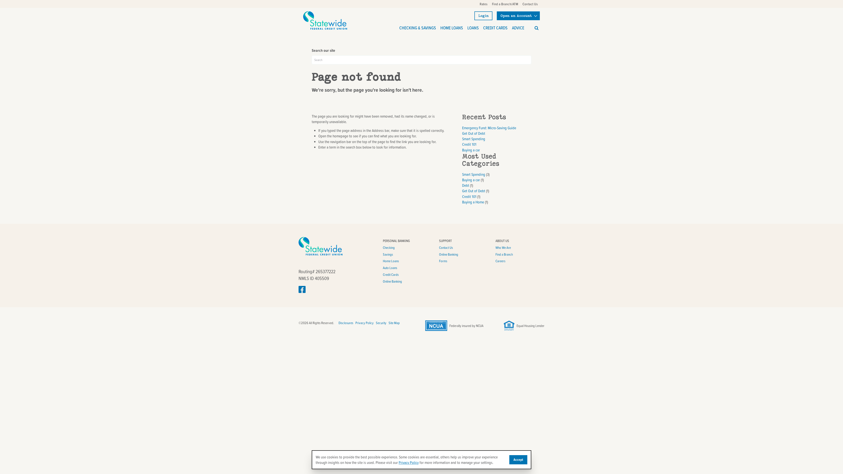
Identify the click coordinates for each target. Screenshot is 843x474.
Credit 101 (469, 144)
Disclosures (346, 322)
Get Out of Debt (473, 133)
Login (483, 16)
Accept (518, 459)
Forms (443, 261)
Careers (500, 261)
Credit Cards (391, 274)
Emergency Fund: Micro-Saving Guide (489, 128)
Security (381, 322)
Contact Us (446, 247)
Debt (465, 185)
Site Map (394, 322)
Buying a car (471, 150)
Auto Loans (390, 267)
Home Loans (391, 261)
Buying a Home (473, 202)
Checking (389, 247)
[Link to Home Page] (325, 20)
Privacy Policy (364, 322)
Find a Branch (504, 254)
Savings (388, 254)
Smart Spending (473, 139)
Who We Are (503, 247)
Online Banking (392, 281)
